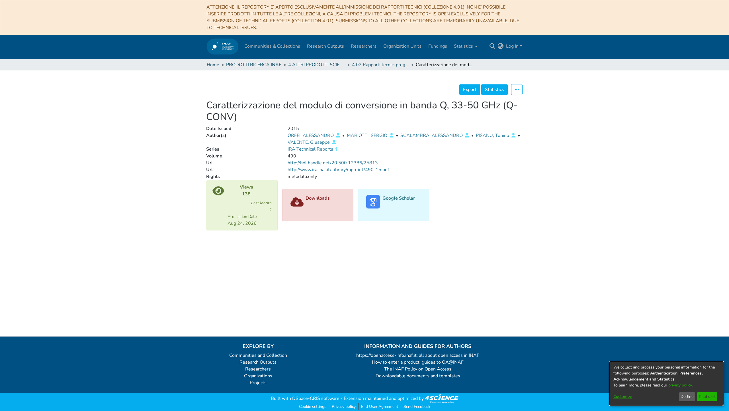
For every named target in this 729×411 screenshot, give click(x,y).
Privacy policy (344, 406)
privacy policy (680, 385)
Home (213, 65)
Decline (687, 396)
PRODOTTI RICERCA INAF (253, 65)
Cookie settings (312, 406)
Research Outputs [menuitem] (325, 46)
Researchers (258, 369)
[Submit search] (492, 46)
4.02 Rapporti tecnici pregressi (380, 65)
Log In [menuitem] (512, 46)
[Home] (222, 46)
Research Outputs (258, 362)
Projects (258, 383)
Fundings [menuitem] (437, 46)
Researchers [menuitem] (363, 46)
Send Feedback (417, 406)
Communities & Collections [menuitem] (272, 46)
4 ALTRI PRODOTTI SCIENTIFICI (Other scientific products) (316, 65)
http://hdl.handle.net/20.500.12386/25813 (333, 163)
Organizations (258, 376)
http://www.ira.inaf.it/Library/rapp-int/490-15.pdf (338, 170)
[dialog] (666, 383)
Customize (622, 396)
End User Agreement (379, 406)
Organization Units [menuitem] (402, 46)
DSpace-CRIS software (315, 398)
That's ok (707, 396)
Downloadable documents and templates (418, 376)
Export (469, 89)
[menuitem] (465, 46)
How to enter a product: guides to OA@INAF (418, 362)
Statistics (494, 89)
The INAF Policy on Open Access (417, 369)
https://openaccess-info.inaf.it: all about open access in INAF (417, 355)
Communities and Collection (258, 355)
